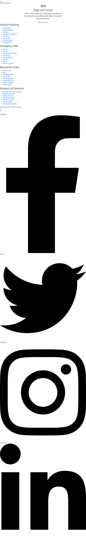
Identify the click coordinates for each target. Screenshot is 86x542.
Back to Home (43, 22)
